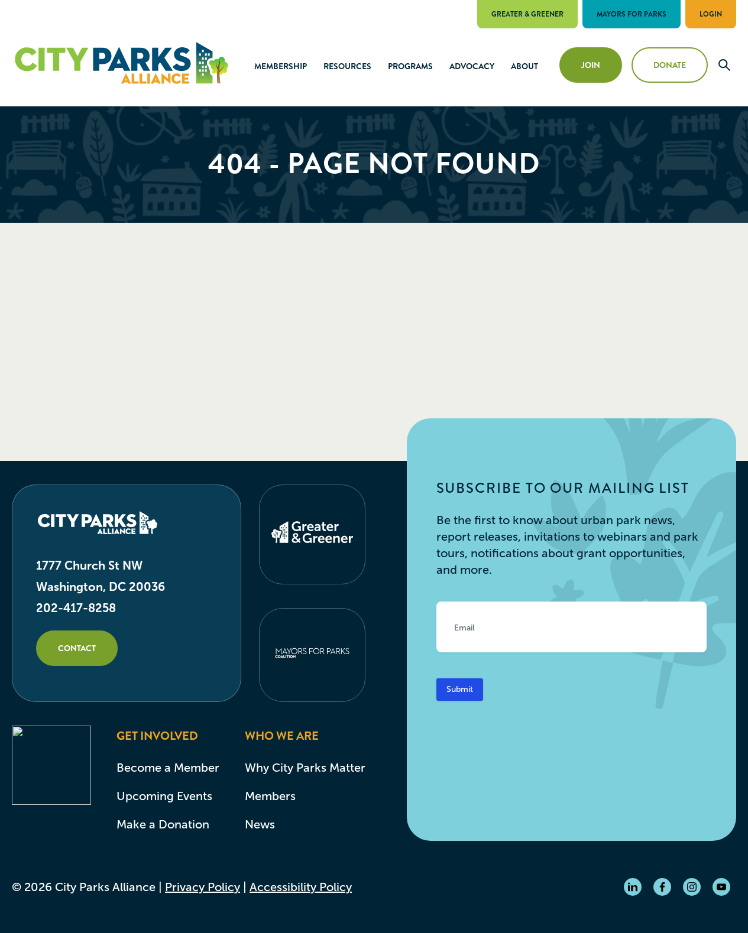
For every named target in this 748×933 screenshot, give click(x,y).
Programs (410, 66)
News (260, 824)
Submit (459, 689)
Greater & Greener (527, 14)
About (524, 66)
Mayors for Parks (631, 14)
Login (711, 14)
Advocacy (471, 66)
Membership (280, 66)
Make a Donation (162, 824)
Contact (77, 648)
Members (270, 795)
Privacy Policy (202, 886)
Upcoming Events (164, 795)
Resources (347, 66)
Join (590, 65)
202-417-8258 (76, 608)
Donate (669, 65)
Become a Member (167, 767)
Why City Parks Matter (305, 767)
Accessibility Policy (301, 886)
